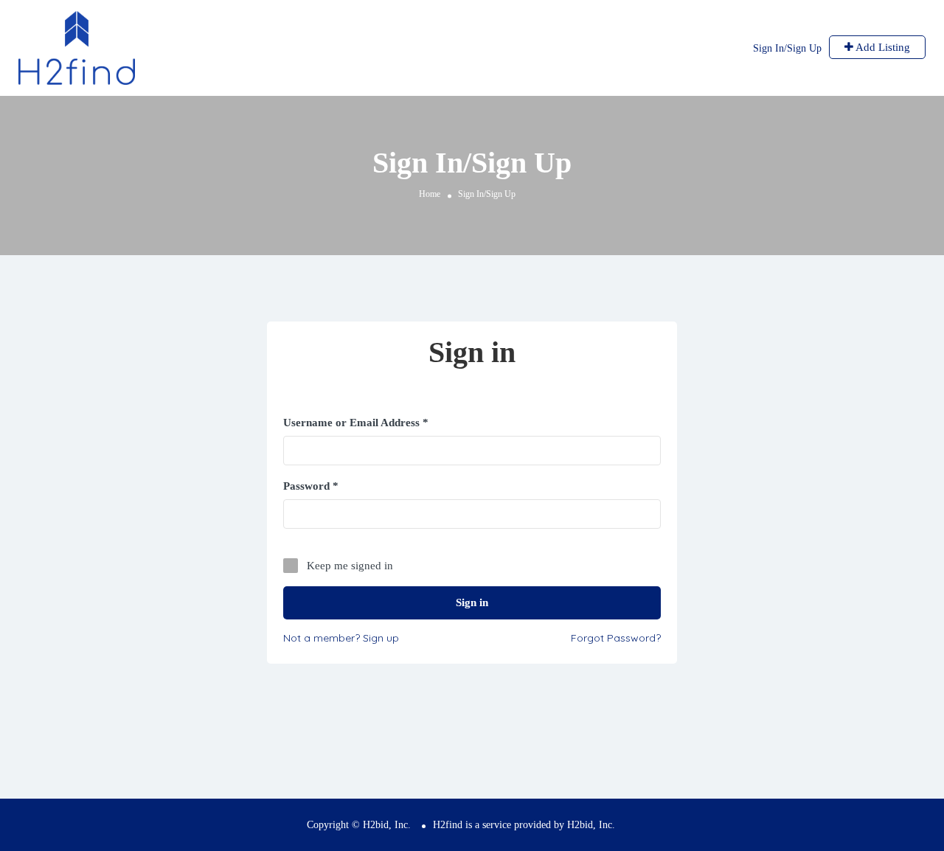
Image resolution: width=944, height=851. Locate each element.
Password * (311, 486)
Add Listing (881, 47)
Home (429, 194)
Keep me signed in (350, 566)
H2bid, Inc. (591, 824)
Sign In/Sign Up (787, 48)
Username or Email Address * (355, 422)
